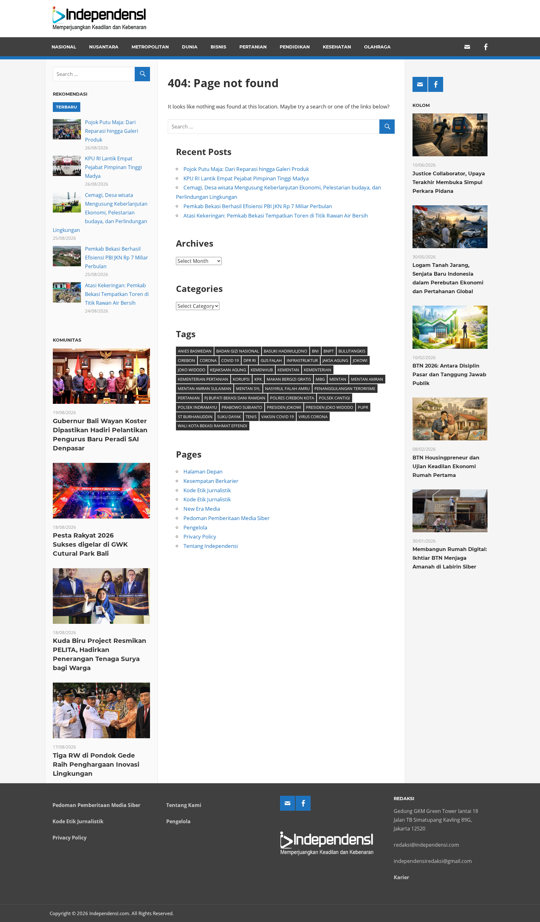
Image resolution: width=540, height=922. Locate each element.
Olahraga (377, 47)
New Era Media (201, 508)
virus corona (313, 416)
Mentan (337, 379)
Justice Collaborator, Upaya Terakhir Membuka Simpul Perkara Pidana (448, 182)
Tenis (251, 416)
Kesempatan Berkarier (210, 480)
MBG (320, 379)
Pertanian (253, 47)
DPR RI (249, 360)
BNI (315, 351)
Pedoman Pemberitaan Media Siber (226, 518)
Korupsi (241, 379)
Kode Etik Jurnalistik (207, 490)
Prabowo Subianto (242, 407)
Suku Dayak (229, 416)
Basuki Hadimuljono (285, 351)
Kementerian (317, 370)
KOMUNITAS (67, 340)
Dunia (190, 47)
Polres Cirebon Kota (292, 398)
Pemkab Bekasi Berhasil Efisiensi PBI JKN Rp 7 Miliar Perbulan (257, 206)
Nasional (64, 47)
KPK (258, 379)
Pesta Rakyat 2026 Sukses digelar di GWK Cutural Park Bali (90, 544)
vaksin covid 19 (277, 416)
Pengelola (195, 527)
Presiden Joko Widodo (329, 407)
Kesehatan (337, 47)
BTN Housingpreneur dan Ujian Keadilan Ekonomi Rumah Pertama (445, 466)
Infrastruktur (302, 360)
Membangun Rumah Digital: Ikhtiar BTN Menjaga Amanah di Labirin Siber (449, 558)
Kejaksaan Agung (228, 370)
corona (208, 360)
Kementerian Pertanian (203, 379)
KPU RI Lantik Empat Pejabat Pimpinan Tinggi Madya (246, 178)
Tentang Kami (183, 805)
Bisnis (218, 47)
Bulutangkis (351, 351)
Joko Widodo (191, 370)
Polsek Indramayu (197, 407)
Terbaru (66, 106)
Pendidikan (295, 47)
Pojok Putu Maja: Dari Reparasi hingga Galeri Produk (246, 169)
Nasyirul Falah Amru (287, 388)
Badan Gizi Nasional (237, 351)
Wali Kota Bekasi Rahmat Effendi (212, 425)
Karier (401, 877)
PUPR (363, 407)
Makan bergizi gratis (289, 379)
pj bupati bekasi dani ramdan (234, 398)
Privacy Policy (199, 536)
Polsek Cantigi (334, 398)
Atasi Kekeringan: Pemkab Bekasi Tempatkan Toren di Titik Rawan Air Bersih (275, 215)
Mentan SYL (248, 388)
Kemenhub (262, 370)
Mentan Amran (367, 379)
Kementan (288, 370)
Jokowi (360, 360)
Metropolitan (150, 47)
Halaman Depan (202, 471)
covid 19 (230, 360)
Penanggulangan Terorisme (344, 388)
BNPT (328, 351)
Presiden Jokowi (284, 407)
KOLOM (421, 105)
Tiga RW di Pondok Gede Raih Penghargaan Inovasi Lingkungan (96, 764)
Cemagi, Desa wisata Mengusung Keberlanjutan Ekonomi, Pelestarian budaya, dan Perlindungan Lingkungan (100, 212)
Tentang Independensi (210, 545)
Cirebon (186, 360)
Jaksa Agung (335, 360)
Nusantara (103, 47)
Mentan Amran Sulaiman (204, 388)
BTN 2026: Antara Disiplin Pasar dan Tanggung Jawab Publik (449, 374)
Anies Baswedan (195, 351)
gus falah (271, 360)
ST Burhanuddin (195, 416)
